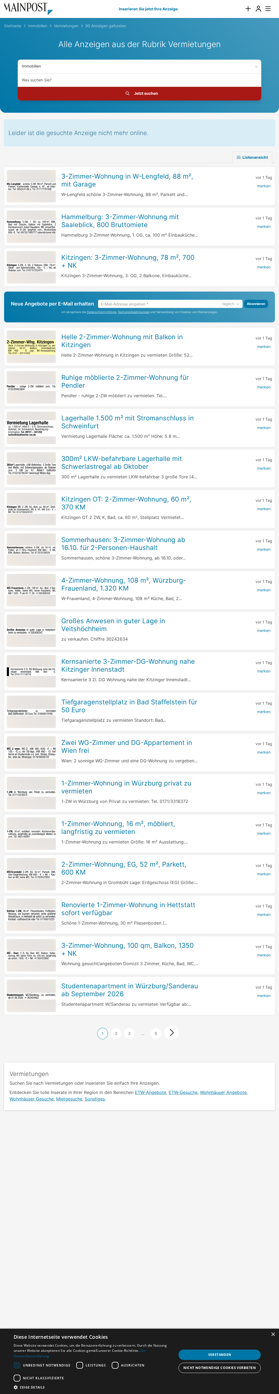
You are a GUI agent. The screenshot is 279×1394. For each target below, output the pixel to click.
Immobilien (31, 66)
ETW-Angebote (150, 1092)
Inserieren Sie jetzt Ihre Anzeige (148, 9)
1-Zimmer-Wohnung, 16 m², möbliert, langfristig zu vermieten (118, 828)
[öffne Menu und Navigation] (265, 8)
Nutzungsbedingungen (134, 312)
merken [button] (264, 186)
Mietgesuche (69, 1099)
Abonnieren (256, 304)
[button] (94, 1387)
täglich (228, 303)
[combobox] (139, 80)
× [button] (273, 1334)
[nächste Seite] (171, 1033)
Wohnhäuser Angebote (223, 1092)
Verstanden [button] (219, 1354)
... (142, 1033)
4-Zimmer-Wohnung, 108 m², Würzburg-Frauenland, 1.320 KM (123, 584)
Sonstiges (95, 1099)
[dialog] (139, 1361)
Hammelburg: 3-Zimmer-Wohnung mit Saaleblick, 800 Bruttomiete (120, 221)
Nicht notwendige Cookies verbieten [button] (219, 1367)
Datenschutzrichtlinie (101, 312)
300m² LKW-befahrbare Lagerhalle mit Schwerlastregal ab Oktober (121, 462)
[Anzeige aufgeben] (248, 8)
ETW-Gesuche (183, 1092)
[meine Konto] (258, 8)
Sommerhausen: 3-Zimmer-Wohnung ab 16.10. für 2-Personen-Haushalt (123, 544)
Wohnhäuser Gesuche (32, 1099)
